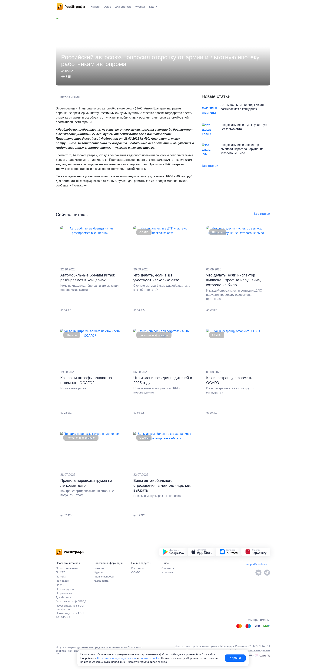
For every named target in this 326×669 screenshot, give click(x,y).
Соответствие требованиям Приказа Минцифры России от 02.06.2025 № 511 (222, 645)
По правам (62, 580)
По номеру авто (65, 588)
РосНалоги (138, 568)
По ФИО (61, 576)
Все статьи (210, 165)
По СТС (60, 572)
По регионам (64, 593)
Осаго (107, 6)
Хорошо (235, 658)
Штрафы (217, 232)
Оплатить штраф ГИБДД (71, 601)
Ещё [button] (152, 6)
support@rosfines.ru (258, 564)
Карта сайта (101, 580)
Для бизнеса (123, 6)
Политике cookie (149, 658)
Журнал (140, 6)
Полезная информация (153, 334)
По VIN (60, 584)
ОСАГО (143, 232)
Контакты (167, 572)
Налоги (95, 6)
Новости (99, 568)
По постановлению (67, 568)
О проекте (167, 568)
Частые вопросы (104, 576)
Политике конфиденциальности (116, 658)
